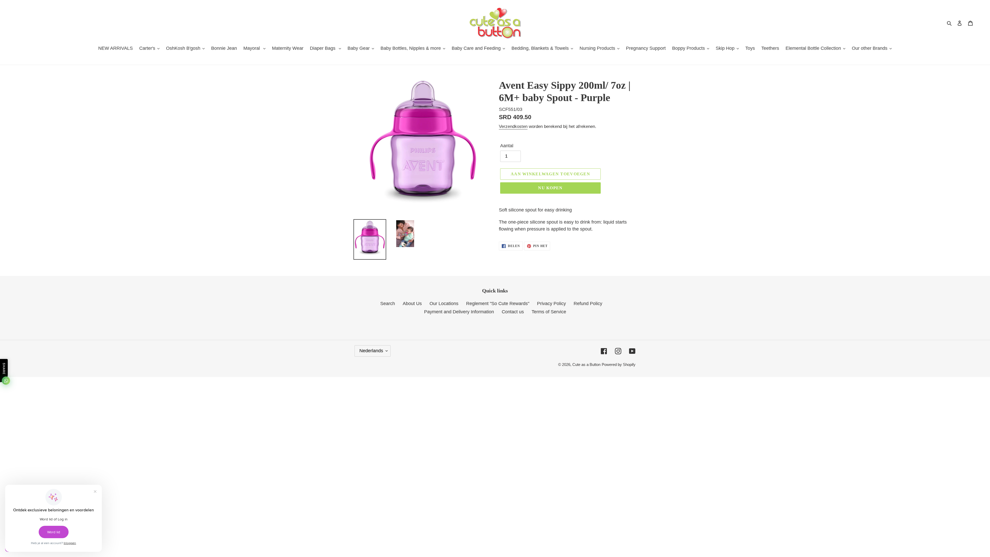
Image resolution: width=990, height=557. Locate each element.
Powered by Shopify (619, 364)
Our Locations (444, 303)
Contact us (513, 311)
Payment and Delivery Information (459, 311)
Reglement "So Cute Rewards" (497, 303)
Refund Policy (588, 303)
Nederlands (371, 350)
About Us (412, 303)
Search (387, 303)
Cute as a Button (586, 364)
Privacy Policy (551, 303)
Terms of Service (549, 311)
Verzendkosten (513, 126)
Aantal (506, 145)
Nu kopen (550, 188)
